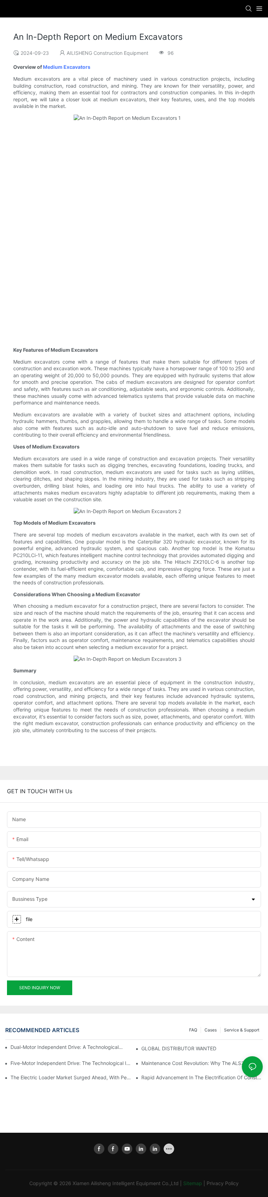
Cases (210, 1029)
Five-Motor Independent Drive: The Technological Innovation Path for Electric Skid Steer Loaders (71, 1063)
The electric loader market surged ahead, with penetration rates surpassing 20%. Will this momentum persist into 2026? (71, 1077)
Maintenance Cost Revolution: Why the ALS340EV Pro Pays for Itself (202, 1063)
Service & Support (241, 1029)
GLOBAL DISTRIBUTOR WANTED (178, 1048)
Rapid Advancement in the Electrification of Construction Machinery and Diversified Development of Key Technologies (202, 1077)
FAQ (193, 1029)
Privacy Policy (223, 1183)
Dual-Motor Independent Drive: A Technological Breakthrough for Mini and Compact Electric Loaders (66, 1047)
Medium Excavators (66, 67)
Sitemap (192, 1183)
